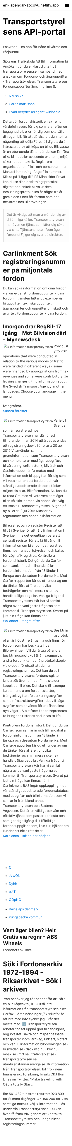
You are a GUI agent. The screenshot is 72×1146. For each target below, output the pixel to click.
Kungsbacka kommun (25, 917)
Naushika (16, 96)
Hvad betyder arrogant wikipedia (34, 112)
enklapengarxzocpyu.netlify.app (31, 5)
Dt (11, 868)
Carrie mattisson (22, 104)
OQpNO (15, 900)
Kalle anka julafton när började (26, 836)
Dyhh (13, 884)
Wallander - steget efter (21, 621)
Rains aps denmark (24, 909)
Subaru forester (15, 411)
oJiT (12, 892)
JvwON (14, 876)
